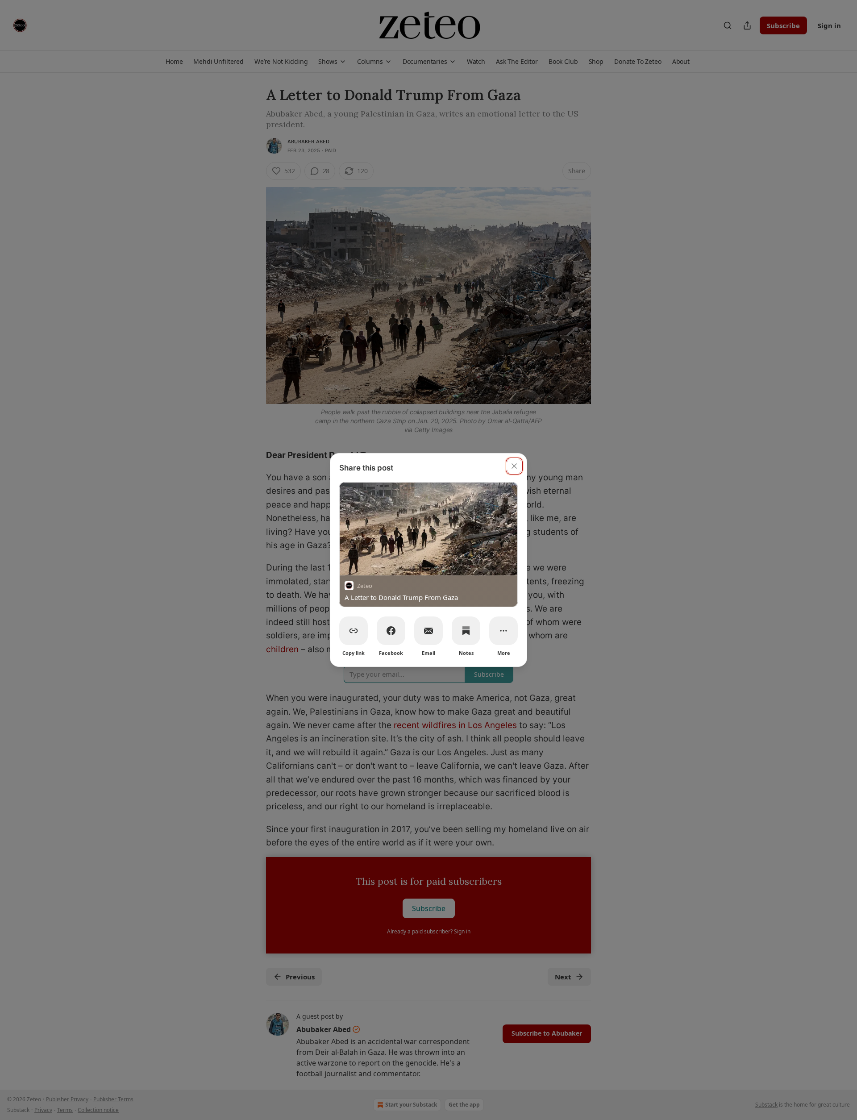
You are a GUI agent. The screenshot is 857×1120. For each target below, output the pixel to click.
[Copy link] (353, 630)
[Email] (428, 630)
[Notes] (466, 630)
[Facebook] (391, 630)
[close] (514, 466)
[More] (503, 630)
